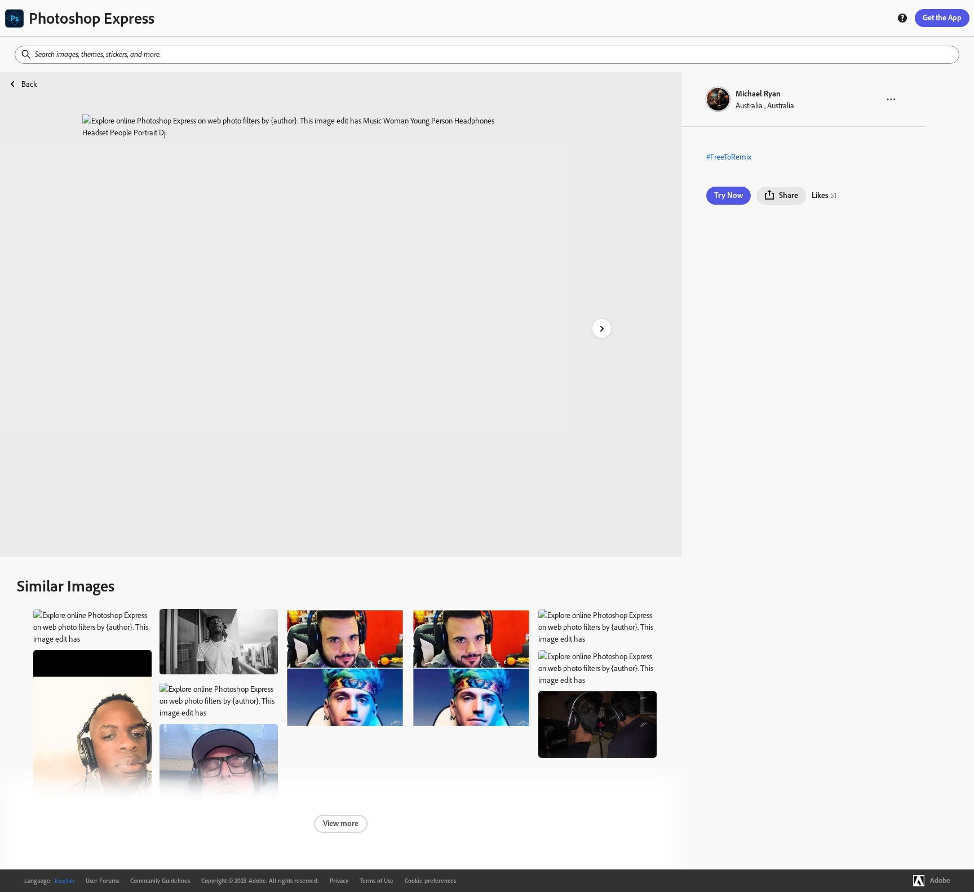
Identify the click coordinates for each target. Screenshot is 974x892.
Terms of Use (376, 881)
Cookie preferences (430, 881)
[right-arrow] (601, 328)
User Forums (102, 881)
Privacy (339, 881)
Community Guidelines (160, 881)
